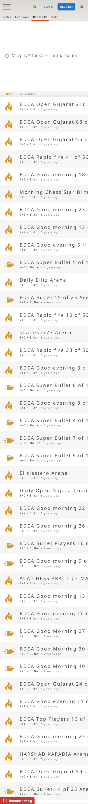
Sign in (48, 6)
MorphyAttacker (28, 55)
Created (6, 17)
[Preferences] (81, 7)
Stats (54, 17)
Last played (22, 17)
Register (66, 6)
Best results (40, 17)
